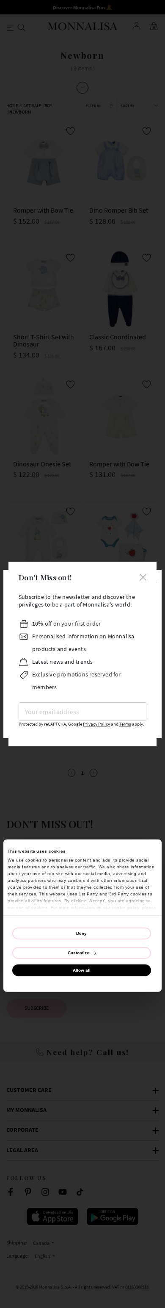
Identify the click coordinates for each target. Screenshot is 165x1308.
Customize (78, 953)
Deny (81, 933)
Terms (125, 724)
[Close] (143, 576)
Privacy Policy (96, 724)
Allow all (82, 970)
